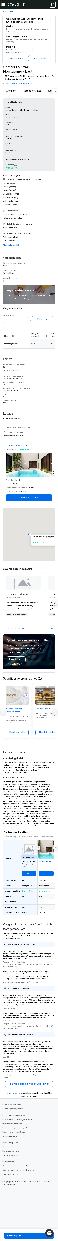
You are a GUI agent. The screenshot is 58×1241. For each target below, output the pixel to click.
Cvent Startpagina (10, 1143)
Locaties (9, 11)
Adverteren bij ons (10, 1174)
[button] (24, 319)
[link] (23, 583)
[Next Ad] (53, 472)
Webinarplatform (9, 1136)
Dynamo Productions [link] (18, 594)
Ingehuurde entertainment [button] (17, 614)
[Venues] (53, 4)
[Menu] (3, 4)
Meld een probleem (13, 1093)
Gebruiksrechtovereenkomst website (18, 1170)
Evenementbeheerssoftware (14, 1115)
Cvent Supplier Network (12, 1105)
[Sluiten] (50, 20)
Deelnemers (8, 315)
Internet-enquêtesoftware (13, 1132)
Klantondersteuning (10, 1151)
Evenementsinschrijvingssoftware (17, 1119)
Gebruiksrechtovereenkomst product (18, 1166)
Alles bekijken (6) (11, 245)
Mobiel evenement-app (12, 1124)
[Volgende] (55, 92)
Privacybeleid (8, 1162)
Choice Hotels (42, 709)
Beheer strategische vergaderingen (17, 1128)
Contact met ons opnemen (13, 1147)
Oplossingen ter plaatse (12, 1109)
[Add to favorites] (54, 75)
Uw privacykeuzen (10, 1155)
